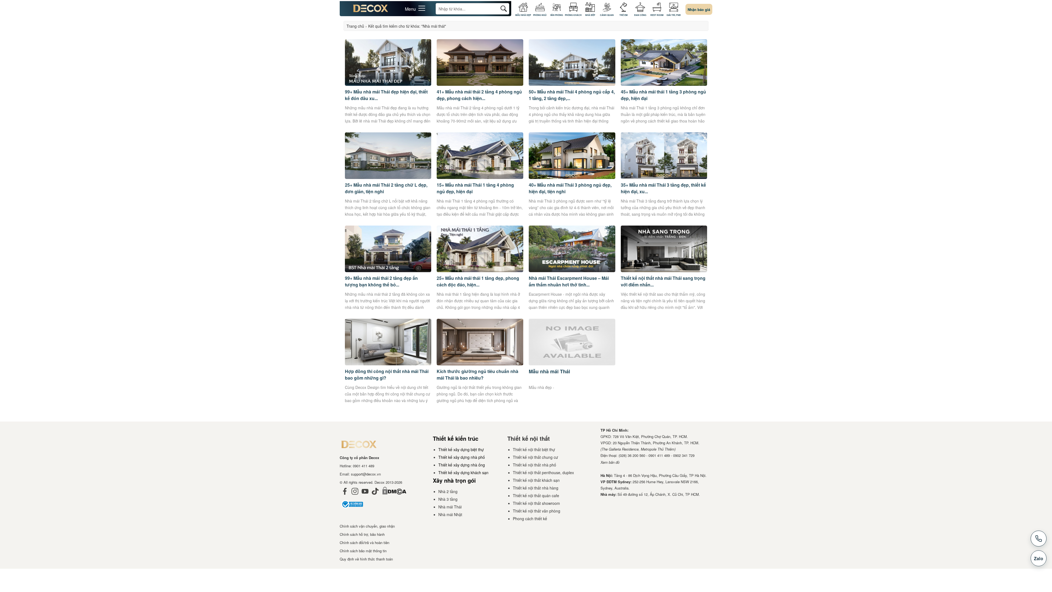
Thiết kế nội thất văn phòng (536, 511)
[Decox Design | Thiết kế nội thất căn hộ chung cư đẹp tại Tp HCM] (370, 10)
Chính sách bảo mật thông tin (363, 550)
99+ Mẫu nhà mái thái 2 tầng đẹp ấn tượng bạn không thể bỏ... (381, 281)
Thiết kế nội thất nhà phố (534, 465)
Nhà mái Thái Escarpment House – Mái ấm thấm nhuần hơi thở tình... (569, 281)
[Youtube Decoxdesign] (365, 496)
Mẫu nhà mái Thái (549, 371)
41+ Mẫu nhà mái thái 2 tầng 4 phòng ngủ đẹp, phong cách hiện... (479, 95)
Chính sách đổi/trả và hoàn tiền (364, 542)
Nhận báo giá (699, 9)
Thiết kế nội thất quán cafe (536, 495)
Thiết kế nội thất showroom (536, 503)
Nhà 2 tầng (448, 491)
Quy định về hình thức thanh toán (366, 559)
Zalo (1038, 558)
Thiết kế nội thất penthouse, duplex (543, 472)
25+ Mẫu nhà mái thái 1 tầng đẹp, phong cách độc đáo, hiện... (478, 281)
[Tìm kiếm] (503, 9)
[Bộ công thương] (352, 509)
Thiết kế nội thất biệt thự (534, 449)
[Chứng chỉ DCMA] (394, 496)
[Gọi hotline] (1039, 539)
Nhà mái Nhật (450, 514)
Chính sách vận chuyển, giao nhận (367, 526)
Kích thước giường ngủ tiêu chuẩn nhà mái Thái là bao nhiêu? (477, 374)
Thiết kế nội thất (528, 438)
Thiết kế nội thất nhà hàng (535, 488)
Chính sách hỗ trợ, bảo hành (362, 534)
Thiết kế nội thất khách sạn (536, 480)
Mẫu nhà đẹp (540, 387)
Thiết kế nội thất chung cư (535, 457)
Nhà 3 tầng (448, 499)
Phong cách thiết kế (530, 518)
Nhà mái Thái (450, 507)
